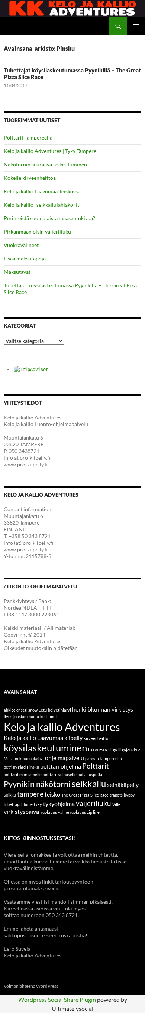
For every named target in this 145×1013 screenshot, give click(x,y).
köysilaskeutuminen (45, 748)
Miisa (9, 758)
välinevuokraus (72, 812)
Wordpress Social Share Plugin (57, 999)
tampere (30, 794)
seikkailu (89, 783)
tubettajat (13, 804)
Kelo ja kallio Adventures (62, 726)
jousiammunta (26, 716)
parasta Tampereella (103, 758)
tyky (38, 804)
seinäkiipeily (123, 784)
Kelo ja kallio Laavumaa (33, 737)
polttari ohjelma (60, 766)
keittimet (48, 716)
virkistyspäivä (21, 811)
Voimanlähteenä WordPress (31, 986)
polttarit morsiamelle (23, 774)
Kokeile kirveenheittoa (30, 178)
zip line (93, 812)
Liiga (112, 749)
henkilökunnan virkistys (102, 709)
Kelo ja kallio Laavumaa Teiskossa (42, 191)
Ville (116, 804)
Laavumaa (97, 749)
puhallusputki (90, 774)
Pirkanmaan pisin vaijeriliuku (37, 231)
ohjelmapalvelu (64, 757)
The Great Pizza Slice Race (85, 794)
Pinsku (33, 767)
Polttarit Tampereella (28, 137)
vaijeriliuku (93, 803)
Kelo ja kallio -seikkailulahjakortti (42, 204)
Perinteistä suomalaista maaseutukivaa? (49, 218)
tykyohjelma (59, 803)
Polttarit (95, 766)
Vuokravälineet (21, 245)
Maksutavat (17, 272)
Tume (28, 804)
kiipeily (73, 737)
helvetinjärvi (59, 709)
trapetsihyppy (122, 794)
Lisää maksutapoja (25, 258)
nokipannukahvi (29, 758)
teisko (52, 794)
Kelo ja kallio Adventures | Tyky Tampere (50, 151)
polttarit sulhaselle (60, 774)
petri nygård (15, 767)
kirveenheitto (96, 738)
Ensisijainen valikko (136, 26)
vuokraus (48, 812)
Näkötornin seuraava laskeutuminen (45, 164)
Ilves (8, 716)
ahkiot (9, 709)
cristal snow (27, 709)
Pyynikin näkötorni (37, 784)
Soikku (10, 794)
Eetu (43, 709)
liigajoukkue (129, 749)
